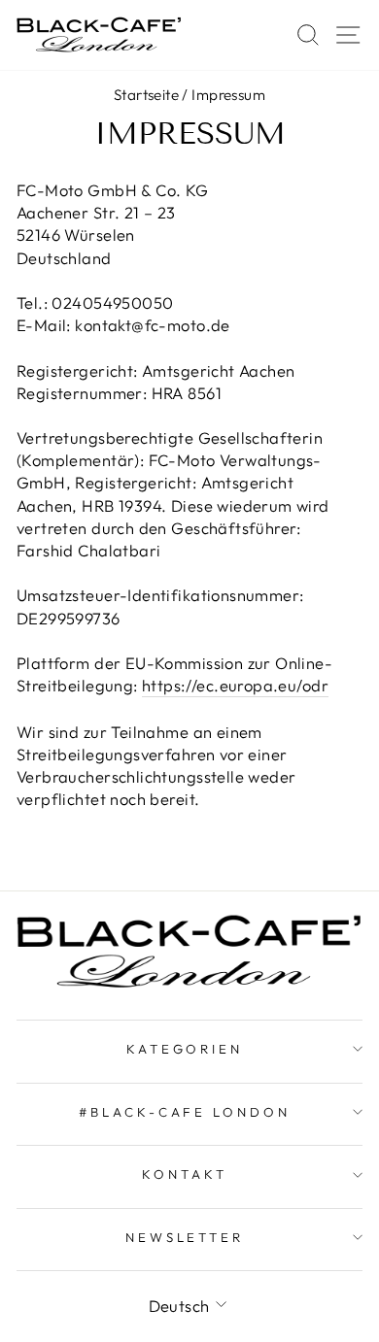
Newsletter (185, 1237)
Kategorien (185, 1049)
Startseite (146, 94)
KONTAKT (184, 1174)
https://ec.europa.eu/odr (235, 685)
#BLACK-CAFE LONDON (185, 1112)
